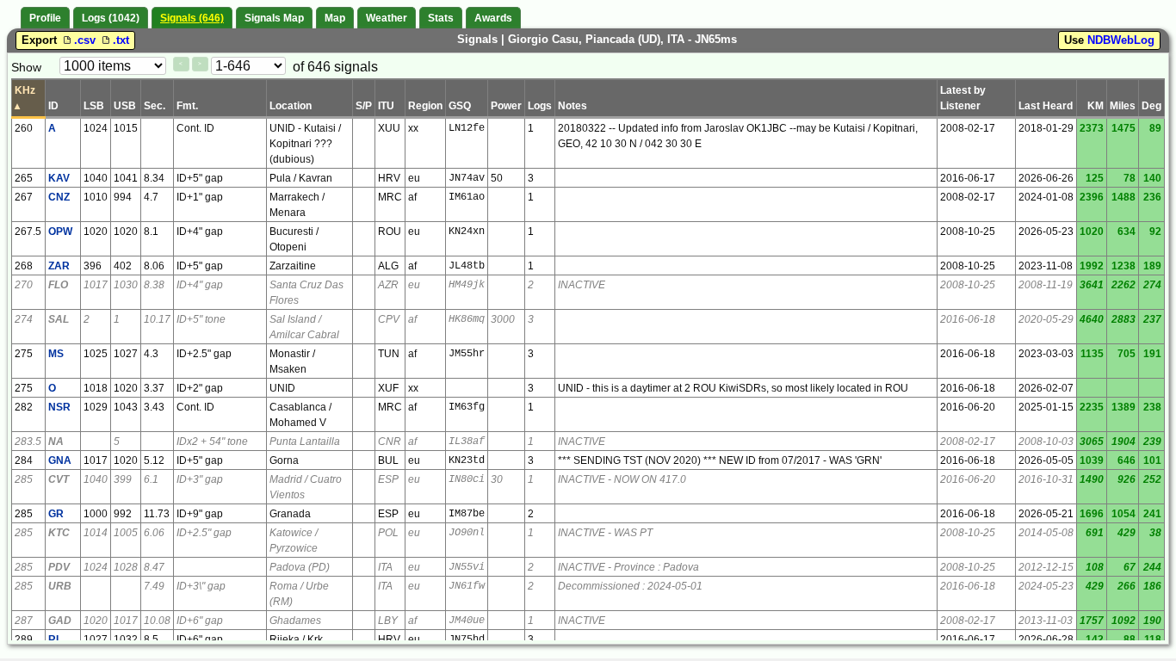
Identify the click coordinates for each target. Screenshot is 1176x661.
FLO (58, 285)
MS (56, 354)
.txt (121, 40)
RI (53, 639)
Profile (45, 18)
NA (56, 442)
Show (26, 67)
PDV (59, 567)
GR (56, 514)
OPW (60, 231)
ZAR (59, 266)
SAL (58, 319)
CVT (58, 479)
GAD (59, 621)
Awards (493, 18)
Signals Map (274, 18)
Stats (441, 18)
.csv (86, 40)
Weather (386, 18)
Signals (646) (192, 18)
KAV (59, 178)
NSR (59, 407)
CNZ (59, 197)
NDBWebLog (1120, 40)
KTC (59, 533)
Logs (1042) (110, 18)
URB (59, 586)
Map (335, 18)
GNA (59, 460)
